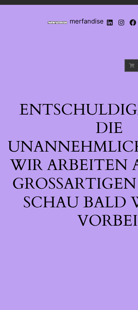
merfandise (87, 21)
